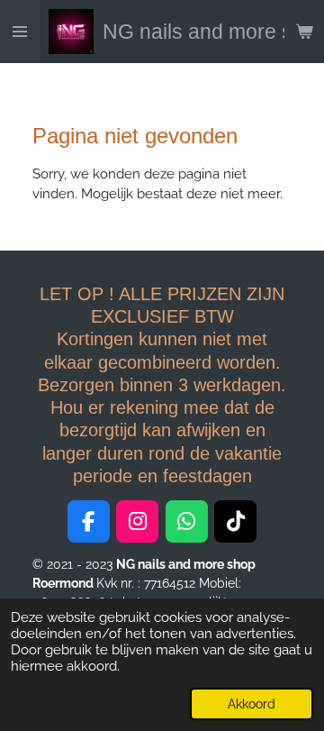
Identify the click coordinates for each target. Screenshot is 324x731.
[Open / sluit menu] (20, 31)
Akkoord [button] (251, 704)
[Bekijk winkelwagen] (304, 31)
